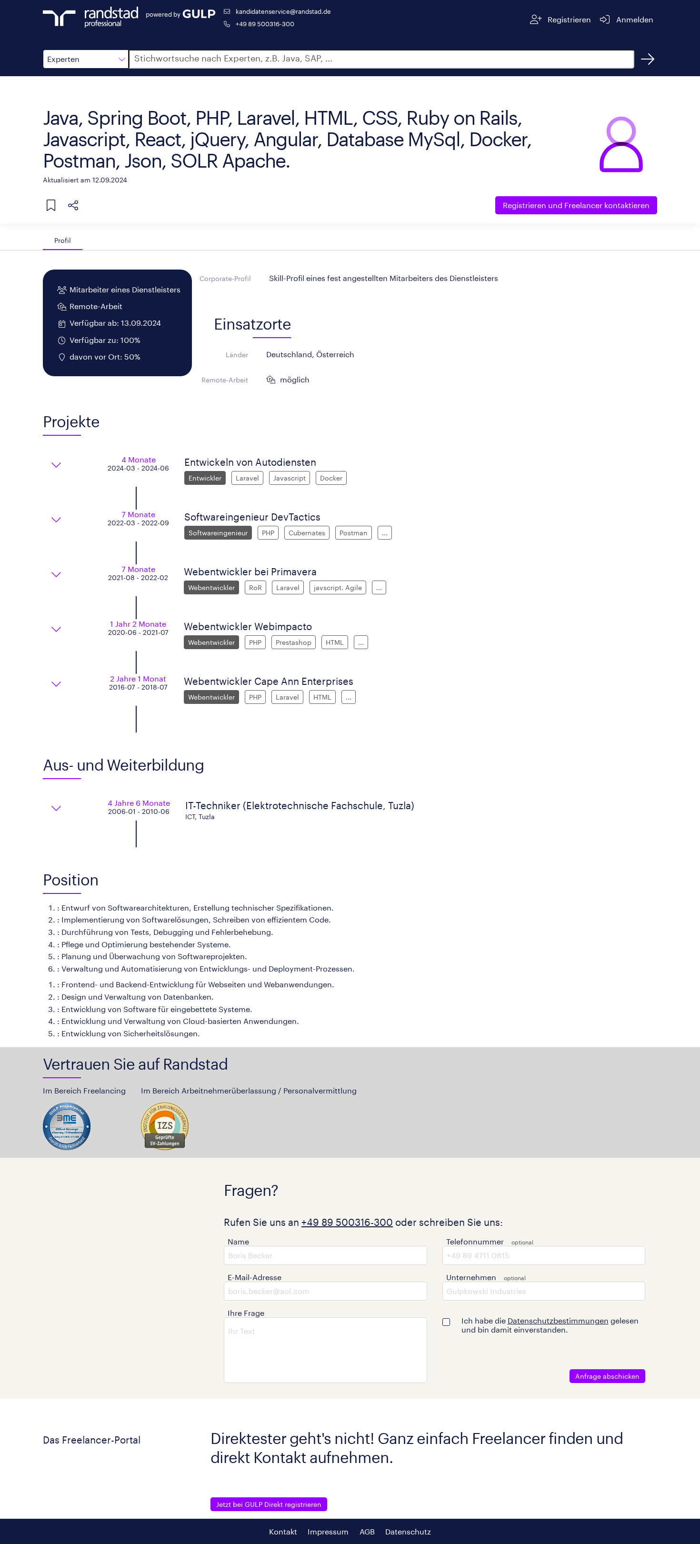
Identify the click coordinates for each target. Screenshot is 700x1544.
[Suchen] (647, 59)
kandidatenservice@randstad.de (283, 11)
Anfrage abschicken (607, 1376)
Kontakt (283, 1531)
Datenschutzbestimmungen (558, 1320)
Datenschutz (408, 1531)
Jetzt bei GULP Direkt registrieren (268, 1504)
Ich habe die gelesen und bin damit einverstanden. (550, 1325)
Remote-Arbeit (224, 380)
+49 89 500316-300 (265, 23)
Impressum (328, 1531)
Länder (237, 355)
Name (238, 1241)
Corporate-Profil (225, 278)
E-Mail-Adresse (254, 1277)
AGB (367, 1531)
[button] (86, 59)
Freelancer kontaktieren (576, 205)
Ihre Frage (246, 1312)
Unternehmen (471, 1277)
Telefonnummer (475, 1241)
